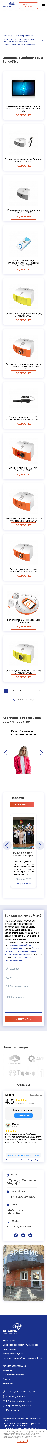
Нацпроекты (9, 1349)
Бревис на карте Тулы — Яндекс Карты (23, 1160)
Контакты (8, 1384)
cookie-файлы (20, 1431)
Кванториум (9, 1341)
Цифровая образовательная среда (20, 1345)
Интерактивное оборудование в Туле (22, 1358)
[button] (5, 753)
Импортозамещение (13, 1354)
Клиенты (7, 1370)
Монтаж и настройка (13, 1375)
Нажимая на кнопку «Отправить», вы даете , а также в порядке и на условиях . (23, 951)
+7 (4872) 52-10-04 (19, 1227)
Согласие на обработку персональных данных (23, 1419)
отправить (23, 1019)
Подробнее (23, 115)
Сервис (6, 1379)
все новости (22, 805)
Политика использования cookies (21, 1429)
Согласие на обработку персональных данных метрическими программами (22, 951)
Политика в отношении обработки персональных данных (21, 1425)
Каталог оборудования (14, 1366)
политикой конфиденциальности (16, 1438)
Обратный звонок (28, 5)
